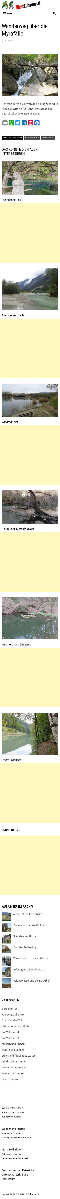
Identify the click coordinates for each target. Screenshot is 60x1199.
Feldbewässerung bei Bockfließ (32, 980)
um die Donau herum (14, 1061)
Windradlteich (10, 422)
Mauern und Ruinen (13, 1044)
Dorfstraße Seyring (24, 947)
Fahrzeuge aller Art (13, 1014)
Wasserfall (48, 137)
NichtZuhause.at (30, 1194)
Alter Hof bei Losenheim (27, 914)
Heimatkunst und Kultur (16, 1026)
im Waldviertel (10, 1032)
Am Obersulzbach (13, 315)
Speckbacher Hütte (24, 936)
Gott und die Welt (12, 1020)
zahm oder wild (11, 1079)
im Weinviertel (10, 1038)
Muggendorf (32, 137)
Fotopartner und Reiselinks (18, 1170)
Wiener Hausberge (13, 1073)
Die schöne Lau (11, 200)
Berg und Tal (9, 1008)
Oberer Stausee (11, 760)
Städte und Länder (13, 1050)
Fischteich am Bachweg (16, 644)
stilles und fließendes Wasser (19, 1055)
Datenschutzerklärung (15, 1174)
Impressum (8, 1179)
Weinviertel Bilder (12, 1108)
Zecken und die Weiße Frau (29, 925)
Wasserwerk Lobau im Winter (30, 958)
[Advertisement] (30, 233)
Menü (10, 13)
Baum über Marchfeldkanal (18, 529)
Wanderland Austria (13, 1128)
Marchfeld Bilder (12, 1149)
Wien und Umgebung (14, 1067)
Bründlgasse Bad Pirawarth (29, 969)
